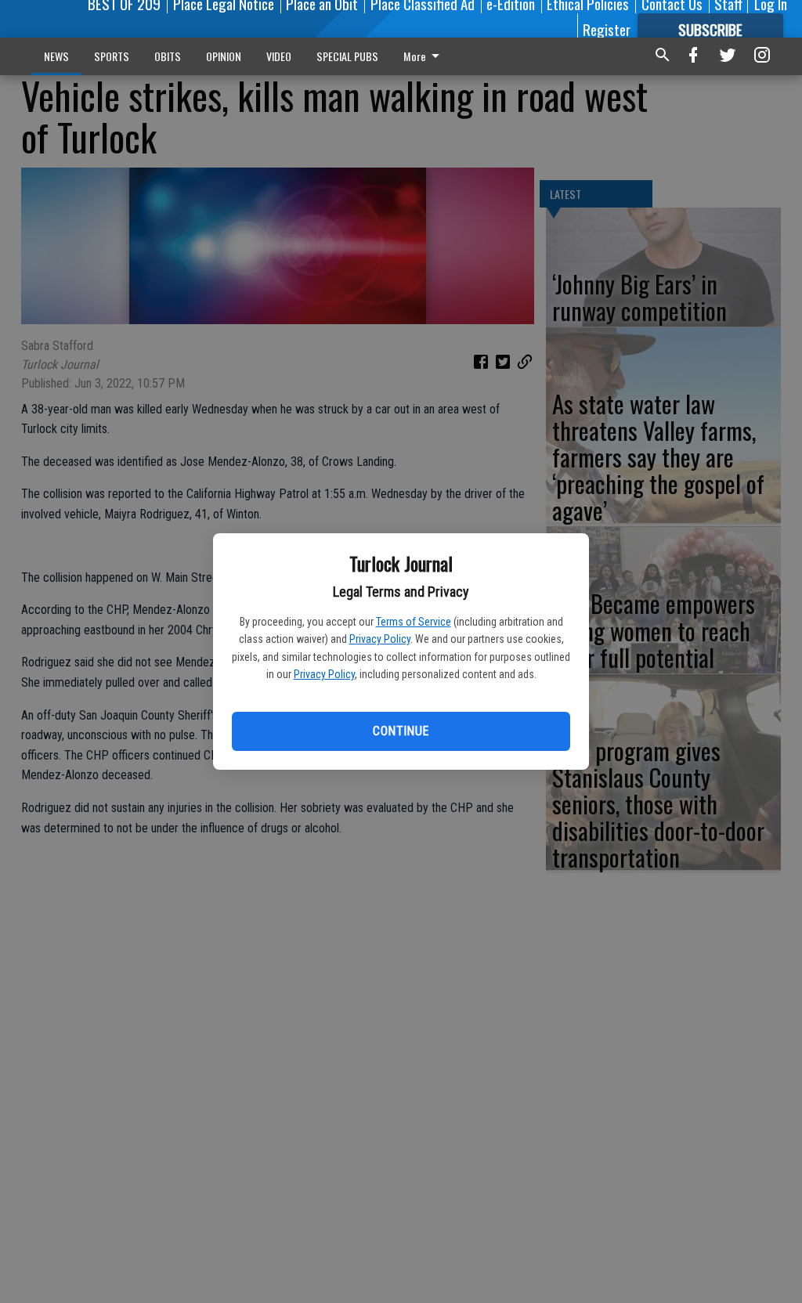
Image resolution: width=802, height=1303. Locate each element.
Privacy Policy (379, 639)
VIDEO (278, 56)
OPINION (223, 56)
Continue (400, 731)
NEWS (56, 56)
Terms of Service (413, 621)
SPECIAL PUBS (347, 56)
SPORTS (111, 56)
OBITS (167, 56)
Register (606, 29)
